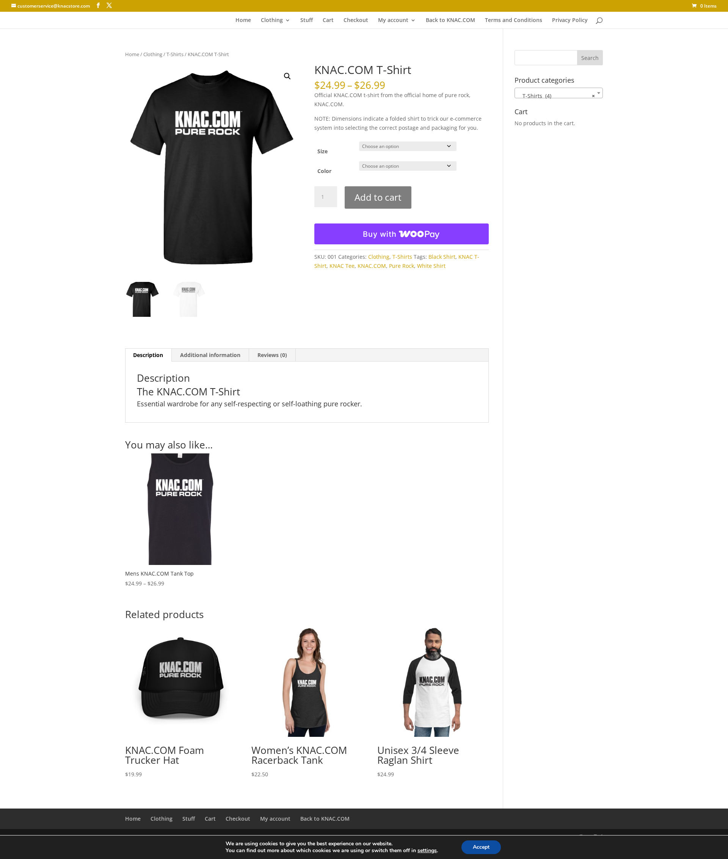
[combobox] (559, 93)
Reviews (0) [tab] (272, 355)
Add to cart (378, 197)
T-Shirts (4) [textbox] (556, 95)
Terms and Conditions (513, 20)
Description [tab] (148, 355)
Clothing (272, 20)
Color (324, 171)
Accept (481, 847)
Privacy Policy (570, 20)
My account (393, 20)
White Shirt (431, 265)
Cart (328, 20)
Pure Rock (401, 265)
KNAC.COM (372, 265)
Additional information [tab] (210, 355)
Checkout (356, 20)
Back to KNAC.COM (450, 20)
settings (427, 850)
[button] (287, 76)
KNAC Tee (342, 265)
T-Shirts (175, 54)
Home (243, 20)
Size (322, 151)
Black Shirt (441, 256)
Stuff (306, 20)
